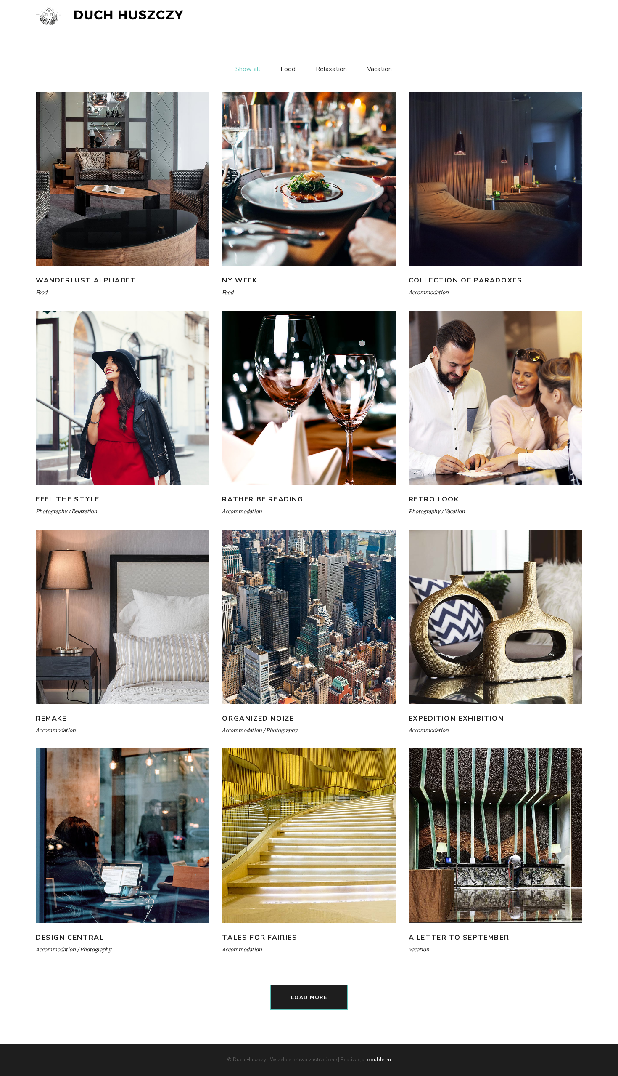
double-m (379, 1059)
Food (41, 292)
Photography (51, 511)
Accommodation (429, 292)
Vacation (454, 511)
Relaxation (84, 511)
